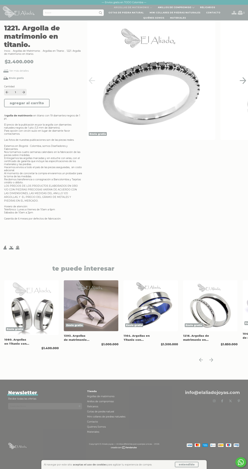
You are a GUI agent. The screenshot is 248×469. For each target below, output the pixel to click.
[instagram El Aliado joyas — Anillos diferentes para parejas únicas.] (214, 401)
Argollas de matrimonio (132, 7)
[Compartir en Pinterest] (17, 248)
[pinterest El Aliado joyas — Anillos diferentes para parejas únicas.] (239, 401)
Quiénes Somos (153, 18)
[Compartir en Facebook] (5, 248)
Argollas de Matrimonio (26, 50)
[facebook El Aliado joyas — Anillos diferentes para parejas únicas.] (222, 401)
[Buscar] (100, 13)
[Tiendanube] (124, 448)
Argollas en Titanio (53, 50)
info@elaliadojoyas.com (212, 392)
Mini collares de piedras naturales (175, 12)
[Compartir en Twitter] (12, 248)
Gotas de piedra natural (126, 12)
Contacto (213, 12)
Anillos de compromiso (175, 7)
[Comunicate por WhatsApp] (240, 462)
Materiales (178, 18)
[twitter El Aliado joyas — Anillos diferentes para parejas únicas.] (230, 401)
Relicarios (207, 7)
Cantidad (9, 86)
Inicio (7, 50)
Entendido (187, 464)
